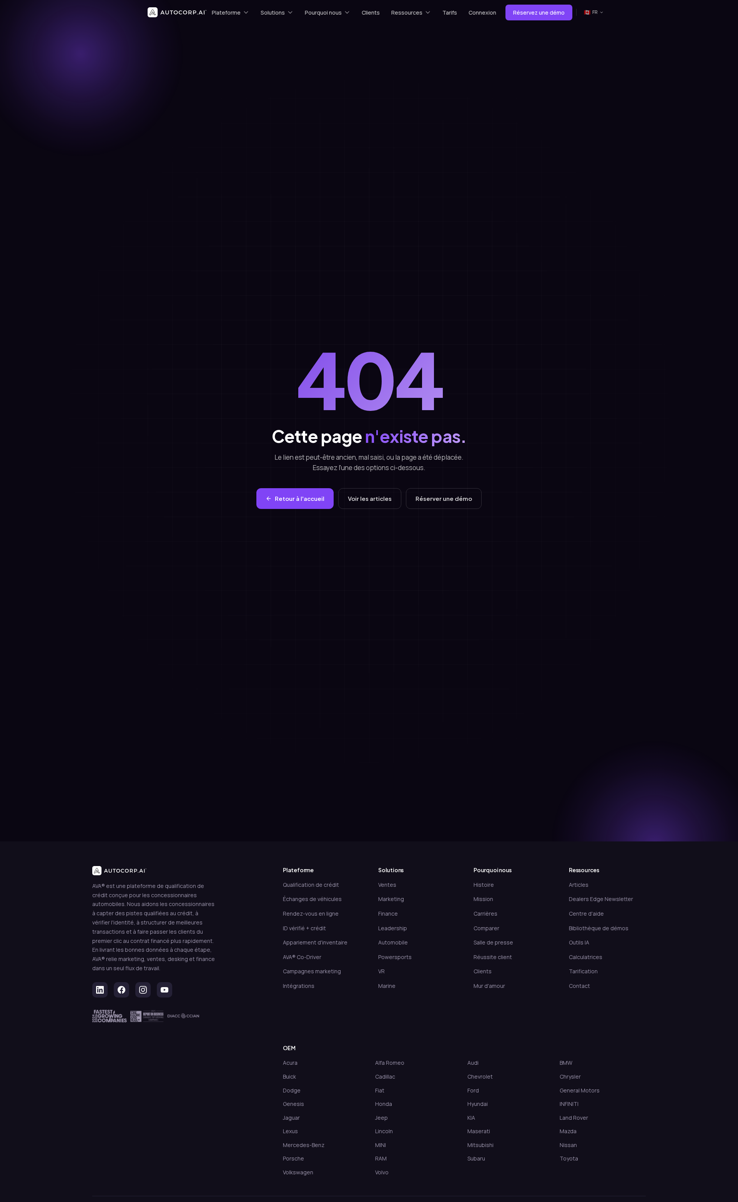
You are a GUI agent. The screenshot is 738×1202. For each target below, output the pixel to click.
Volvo (382, 1172)
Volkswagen (298, 1172)
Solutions (273, 12)
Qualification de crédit (311, 884)
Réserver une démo (444, 498)
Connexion (482, 12)
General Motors (580, 1090)
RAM (381, 1158)
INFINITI (569, 1103)
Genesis (293, 1103)
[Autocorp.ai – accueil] (177, 12)
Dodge (292, 1090)
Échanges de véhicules (312, 899)
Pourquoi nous (323, 12)
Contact (579, 985)
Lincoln (384, 1131)
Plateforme (226, 12)
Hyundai (477, 1103)
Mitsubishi (480, 1145)
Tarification (583, 971)
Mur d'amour (489, 985)
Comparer (486, 928)
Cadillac (385, 1076)
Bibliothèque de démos (598, 928)
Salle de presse (493, 942)
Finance (388, 913)
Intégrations (298, 985)
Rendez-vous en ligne (311, 913)
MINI (380, 1145)
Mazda (568, 1131)
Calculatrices (585, 957)
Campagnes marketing (312, 971)
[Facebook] (121, 990)
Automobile (393, 942)
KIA (471, 1117)
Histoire (484, 884)
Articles (578, 884)
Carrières (485, 913)
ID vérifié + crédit (304, 928)
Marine (387, 985)
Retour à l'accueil (299, 498)
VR (381, 971)
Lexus (290, 1131)
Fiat (379, 1090)
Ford (473, 1090)
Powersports (395, 957)
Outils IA (579, 942)
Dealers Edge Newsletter (601, 899)
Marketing (391, 899)
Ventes (387, 884)
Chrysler (570, 1076)
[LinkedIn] (100, 990)
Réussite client (493, 957)
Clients (371, 12)
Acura (290, 1062)
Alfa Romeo (389, 1062)
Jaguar (291, 1117)
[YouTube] (164, 990)
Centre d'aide (586, 913)
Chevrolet (480, 1076)
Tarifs (449, 12)
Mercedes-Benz (303, 1145)
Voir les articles (370, 498)
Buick (289, 1076)
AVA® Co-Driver (302, 957)
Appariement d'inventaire (315, 942)
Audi (473, 1062)
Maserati (478, 1131)
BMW (566, 1062)
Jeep (381, 1117)
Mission (483, 899)
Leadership (392, 928)
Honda (383, 1103)
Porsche (293, 1158)
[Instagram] (143, 990)
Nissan (568, 1145)
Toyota (569, 1158)
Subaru (476, 1158)
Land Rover (574, 1117)
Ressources (406, 12)
